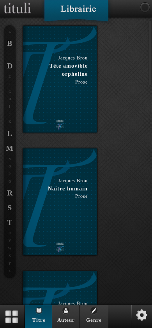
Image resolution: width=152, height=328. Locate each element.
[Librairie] (76, 13)
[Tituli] (17, 3)
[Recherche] (145, 7)
